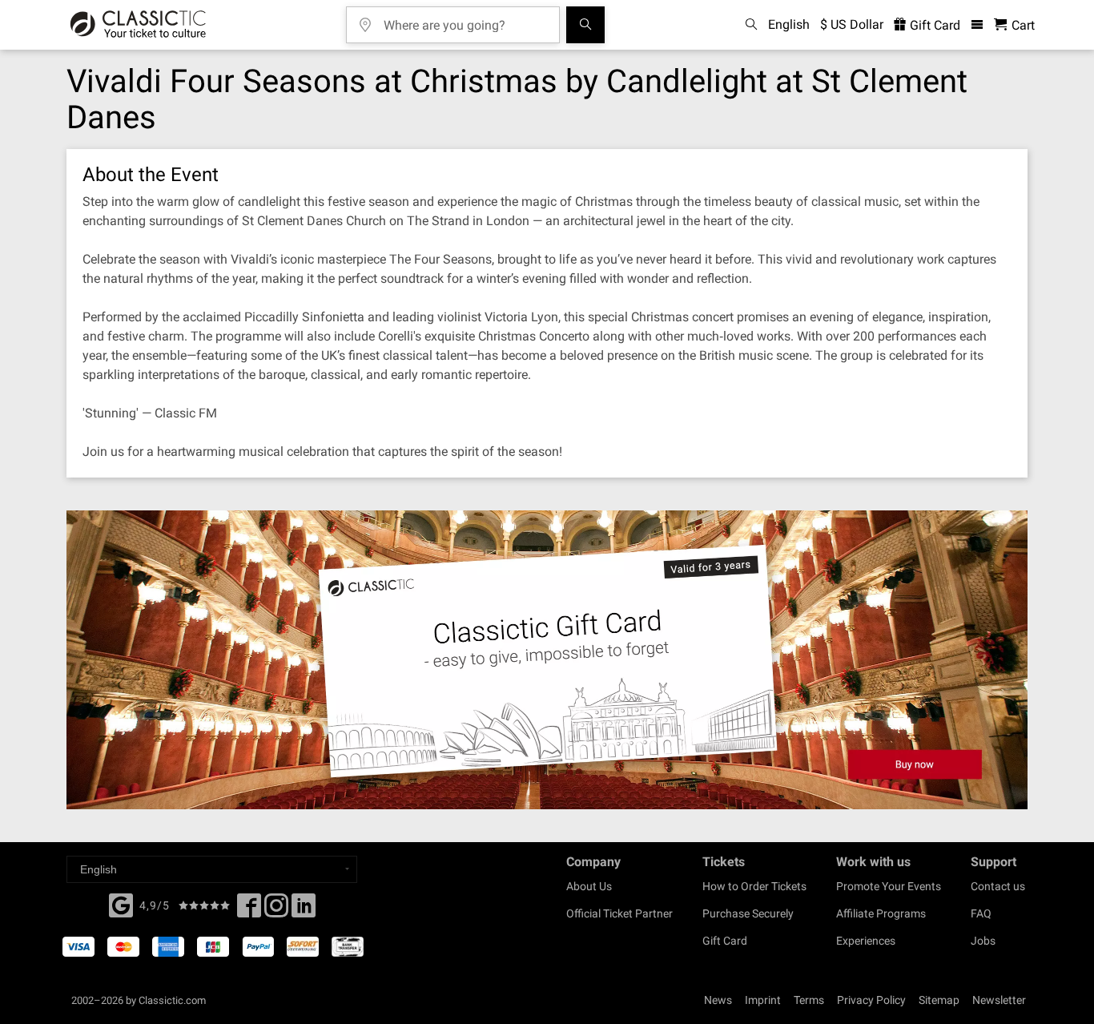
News (718, 1000)
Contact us (998, 886)
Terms (809, 1000)
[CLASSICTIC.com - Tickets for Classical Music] (138, 25)
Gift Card (933, 25)
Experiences (865, 940)
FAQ (981, 913)
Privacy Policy (871, 1000)
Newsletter (999, 1000)
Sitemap (939, 1000)
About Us (589, 886)
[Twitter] (276, 910)
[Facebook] (121, 904)
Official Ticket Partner (619, 913)
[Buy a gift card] (547, 659)
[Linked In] (304, 910)
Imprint (763, 1000)
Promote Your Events (888, 886)
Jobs (983, 940)
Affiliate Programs (881, 913)
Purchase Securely (748, 913)
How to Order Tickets (754, 886)
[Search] (585, 24)
